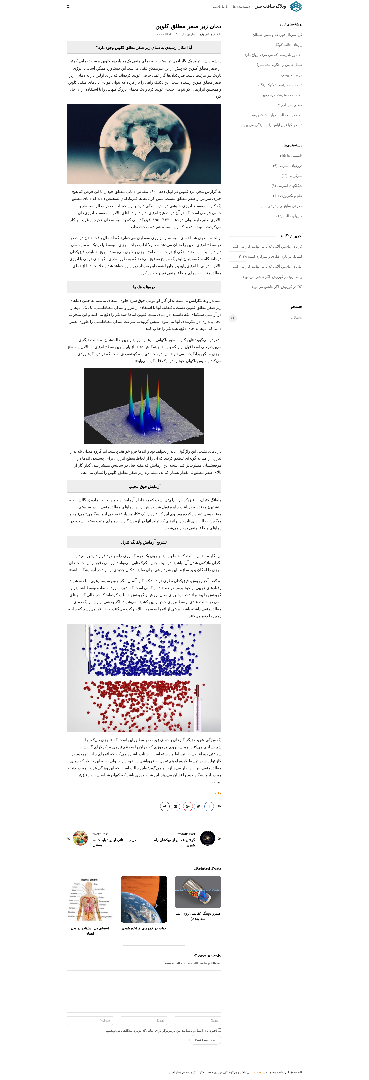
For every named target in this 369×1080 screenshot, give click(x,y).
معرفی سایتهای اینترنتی (285, 206)
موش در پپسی (291, 75)
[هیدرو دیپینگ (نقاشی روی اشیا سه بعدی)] (198, 892)
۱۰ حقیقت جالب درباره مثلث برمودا (276, 115)
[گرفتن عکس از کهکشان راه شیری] (207, 838)
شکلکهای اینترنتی (289, 186)
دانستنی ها (294, 156)
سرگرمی (295, 176)
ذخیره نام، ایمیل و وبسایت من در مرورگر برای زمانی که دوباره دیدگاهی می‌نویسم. (161, 1030)
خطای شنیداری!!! (289, 105)
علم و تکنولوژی (208, 34)
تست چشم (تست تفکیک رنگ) (280, 85)
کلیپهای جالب (292, 216)
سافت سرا (258, 1072)
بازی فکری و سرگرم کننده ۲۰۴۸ (263, 256)
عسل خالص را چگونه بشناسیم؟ (279, 65)
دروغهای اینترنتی (290, 166)
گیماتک (297, 256)
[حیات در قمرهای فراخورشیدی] (144, 899)
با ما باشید (220, 6)
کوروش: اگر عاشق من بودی (262, 277)
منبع (217, 793)
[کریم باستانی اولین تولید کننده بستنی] (80, 838)
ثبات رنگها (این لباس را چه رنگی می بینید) (271, 125)
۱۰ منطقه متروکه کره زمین (281, 95)
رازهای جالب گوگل (288, 45)
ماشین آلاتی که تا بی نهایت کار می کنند (262, 246)
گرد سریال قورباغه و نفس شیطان (277, 35)
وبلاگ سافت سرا (270, 6)
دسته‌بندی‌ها (241, 6)
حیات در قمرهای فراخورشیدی (143, 928)
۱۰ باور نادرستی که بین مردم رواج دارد (273, 55)
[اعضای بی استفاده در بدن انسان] (90, 899)
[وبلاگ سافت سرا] (294, 6)
